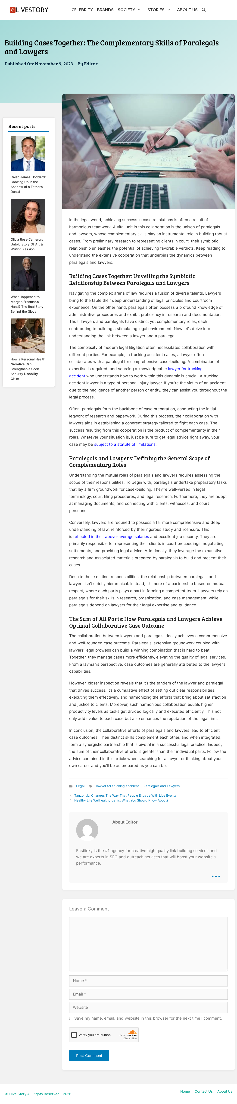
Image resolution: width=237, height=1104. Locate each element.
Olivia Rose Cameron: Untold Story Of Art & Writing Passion (27, 244)
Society (126, 10)
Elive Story (17, 1094)
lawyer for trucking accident (117, 786)
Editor (91, 63)
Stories (156, 10)
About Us (187, 10)
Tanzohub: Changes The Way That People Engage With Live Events (125, 795)
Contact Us (204, 1091)
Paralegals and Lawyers (161, 786)
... (216, 873)
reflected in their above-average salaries (111, 536)
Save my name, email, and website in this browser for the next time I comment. (148, 1018)
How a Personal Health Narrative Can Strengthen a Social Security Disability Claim (28, 369)
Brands (105, 10)
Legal (80, 786)
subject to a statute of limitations (125, 444)
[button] (203, 10)
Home (185, 1091)
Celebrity (82, 10)
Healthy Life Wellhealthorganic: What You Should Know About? (121, 800)
